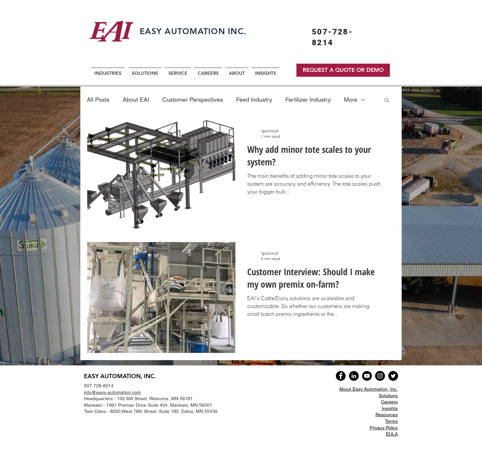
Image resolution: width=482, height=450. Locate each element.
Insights (390, 408)
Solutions (388, 395)
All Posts (98, 99)
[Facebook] (341, 376)
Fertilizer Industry (308, 99)
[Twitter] (393, 376)
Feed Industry (254, 99)
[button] (387, 100)
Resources (386, 414)
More (350, 99)
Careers (389, 401)
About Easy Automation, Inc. (368, 389)
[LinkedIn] (354, 376)
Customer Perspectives (192, 99)
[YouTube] (367, 376)
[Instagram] (380, 376)
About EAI (136, 99)
